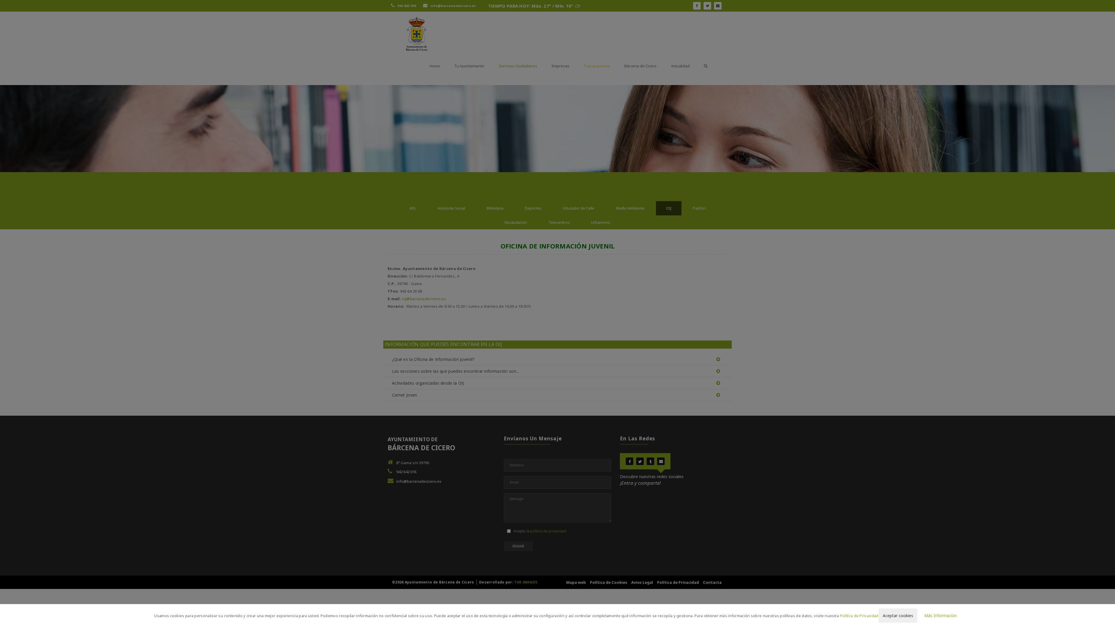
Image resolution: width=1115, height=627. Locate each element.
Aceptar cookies (898, 615)
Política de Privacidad (859, 615)
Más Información (940, 615)
